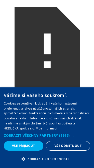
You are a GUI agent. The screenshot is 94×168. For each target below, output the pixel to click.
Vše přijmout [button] (23, 146)
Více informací (46, 128)
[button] (47, 135)
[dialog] (47, 127)
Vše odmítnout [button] (68, 146)
